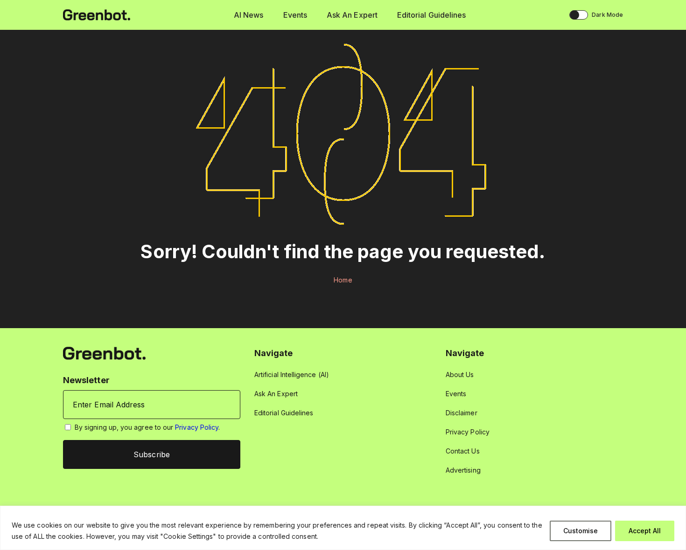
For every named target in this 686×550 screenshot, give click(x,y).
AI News (249, 15)
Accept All (645, 531)
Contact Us (463, 451)
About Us (460, 374)
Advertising (463, 470)
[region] (343, 528)
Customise (580, 531)
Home (343, 280)
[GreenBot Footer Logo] (104, 353)
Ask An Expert (352, 15)
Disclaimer (461, 413)
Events (295, 15)
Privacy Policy (196, 427)
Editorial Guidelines (431, 15)
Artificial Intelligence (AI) (291, 374)
